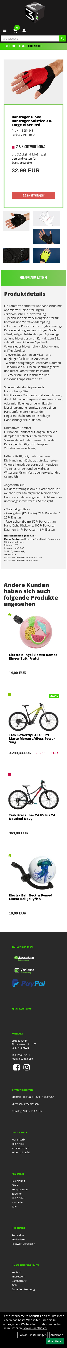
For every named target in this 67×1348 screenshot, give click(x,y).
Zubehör (17, 1193)
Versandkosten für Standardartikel (24, 161)
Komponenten (20, 1189)
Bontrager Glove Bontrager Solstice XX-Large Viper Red (32, 121)
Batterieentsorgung (23, 1289)
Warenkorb (18, 1139)
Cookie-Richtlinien (35, 1328)
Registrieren (19, 1239)
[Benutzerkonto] (24, 30)
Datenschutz (19, 1280)
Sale (14, 1206)
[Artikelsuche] (62, 38)
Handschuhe (35, 46)
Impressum (18, 1276)
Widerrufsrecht (21, 1152)
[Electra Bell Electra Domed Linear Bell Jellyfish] (33, 889)
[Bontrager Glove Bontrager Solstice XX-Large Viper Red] (33, 81)
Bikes (15, 1185)
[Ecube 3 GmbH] (35, 12)
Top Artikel (18, 1143)
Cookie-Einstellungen (32, 1335)
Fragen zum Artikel (33, 278)
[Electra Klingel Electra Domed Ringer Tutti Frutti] (33, 648)
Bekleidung (18, 46)
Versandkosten (20, 1148)
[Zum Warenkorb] (15, 31)
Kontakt (16, 1272)
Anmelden (18, 1235)
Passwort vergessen (23, 1243)
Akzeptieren (55, 1341)
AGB (14, 1285)
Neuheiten (18, 1202)
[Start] (6, 46)
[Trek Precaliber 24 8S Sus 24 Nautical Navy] (33, 809)
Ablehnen (56, 1335)
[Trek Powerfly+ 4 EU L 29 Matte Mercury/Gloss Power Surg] (33, 729)
